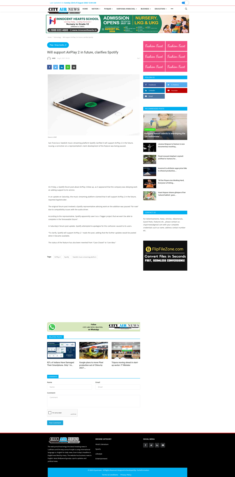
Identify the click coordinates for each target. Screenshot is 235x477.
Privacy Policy (125, 475)
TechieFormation (143, 470)
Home (85, 9)
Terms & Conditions (110, 475)
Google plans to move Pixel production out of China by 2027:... (91, 365)
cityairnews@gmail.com (153, 225)
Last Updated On (73, 3)
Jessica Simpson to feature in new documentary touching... (171, 145)
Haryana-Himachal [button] (126, 9)
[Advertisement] (93, 168)
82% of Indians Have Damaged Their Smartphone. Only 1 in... (60, 363)
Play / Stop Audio (57, 45)
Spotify (66, 257)
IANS (53, 58)
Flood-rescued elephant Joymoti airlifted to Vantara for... (170, 157)
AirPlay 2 (57, 257)
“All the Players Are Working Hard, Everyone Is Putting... (171, 181)
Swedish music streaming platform (84, 257)
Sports (98, 449)
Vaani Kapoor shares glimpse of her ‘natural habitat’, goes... (172, 193)
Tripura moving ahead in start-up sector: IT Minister (125, 363)
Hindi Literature (101, 444)
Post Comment (55, 423)
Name (49, 382)
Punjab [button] (107, 9)
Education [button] (160, 9)
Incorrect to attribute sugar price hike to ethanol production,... (172, 169)
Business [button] (145, 9)
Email (97, 382)
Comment (51, 393)
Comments (52, 377)
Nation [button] (95, 9)
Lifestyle (98, 454)
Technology (57, 37)
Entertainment (101, 458)
